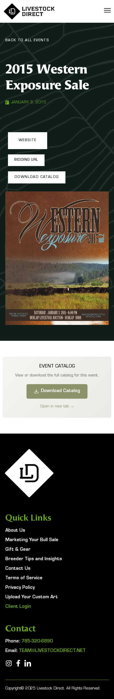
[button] (27, 140)
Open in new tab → (57, 406)
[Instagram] (8, 663)
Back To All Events (27, 41)
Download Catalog (60, 391)
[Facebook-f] (18, 663)
